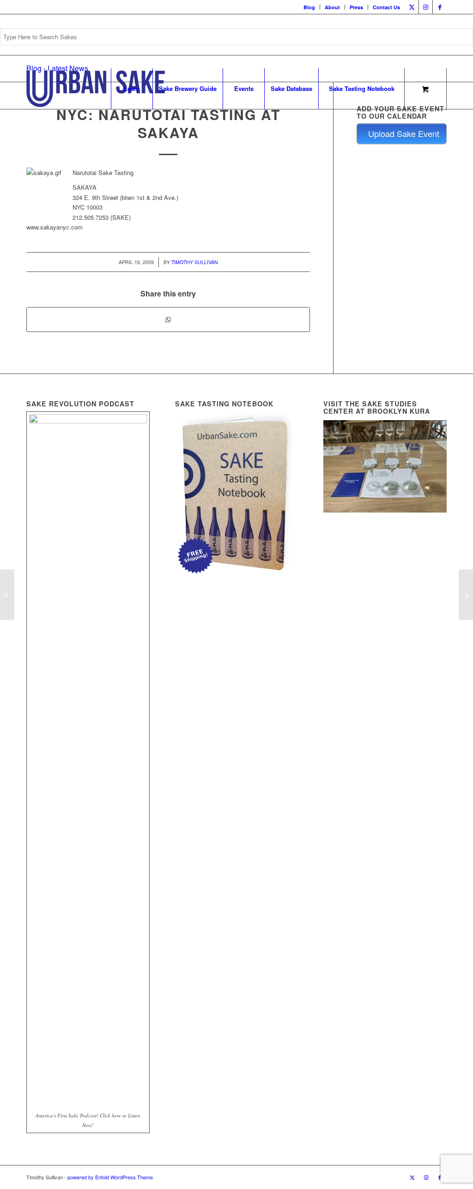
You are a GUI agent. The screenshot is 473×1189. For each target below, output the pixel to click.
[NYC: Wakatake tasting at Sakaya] (7, 594)
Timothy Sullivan (194, 262)
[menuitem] (309, 7)
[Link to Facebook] (440, 7)
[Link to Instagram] (425, 7)
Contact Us (386, 7)
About (332, 7)
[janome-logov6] (95, 88)
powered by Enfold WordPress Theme (110, 1177)
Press (356, 7)
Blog (309, 7)
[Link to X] (411, 7)
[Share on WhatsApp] (168, 320)
